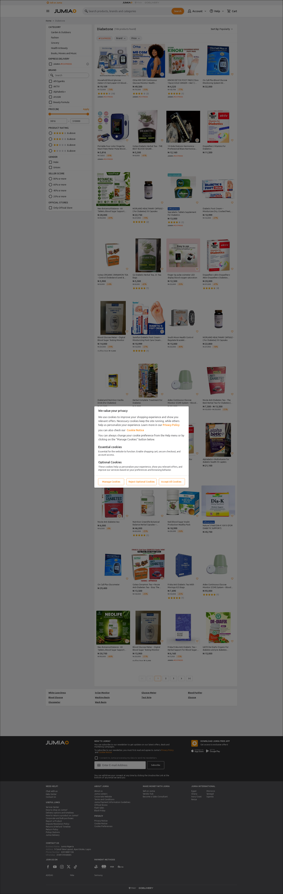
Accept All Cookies (171, 481)
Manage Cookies (111, 481)
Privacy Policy (171, 424)
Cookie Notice (135, 430)
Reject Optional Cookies (142, 481)
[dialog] (141, 447)
